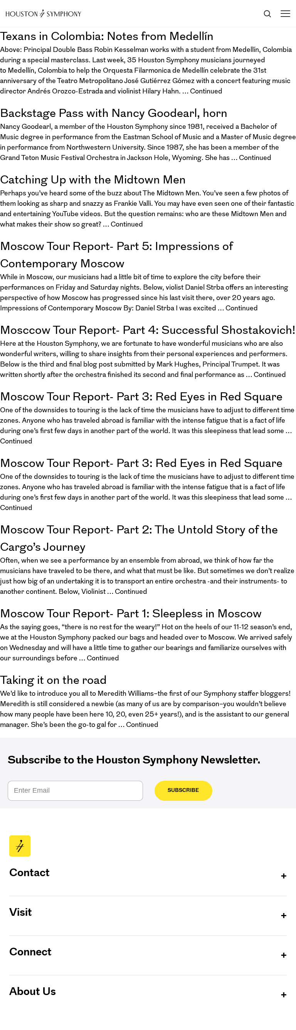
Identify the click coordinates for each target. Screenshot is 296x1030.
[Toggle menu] (285, 13)
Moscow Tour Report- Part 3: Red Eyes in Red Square (141, 396)
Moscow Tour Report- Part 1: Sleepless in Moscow (131, 613)
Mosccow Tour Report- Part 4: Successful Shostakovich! (148, 330)
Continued (206, 91)
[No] (286, 1010)
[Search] (267, 13)
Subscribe (183, 790)
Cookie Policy (221, 1007)
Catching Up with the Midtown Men (93, 179)
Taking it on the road (53, 680)
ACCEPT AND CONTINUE (148, 1018)
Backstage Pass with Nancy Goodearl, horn (113, 113)
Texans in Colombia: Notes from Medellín (107, 36)
